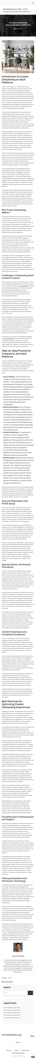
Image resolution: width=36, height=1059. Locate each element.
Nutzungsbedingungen (18, 1053)
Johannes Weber (8, 981)
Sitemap (18, 1042)
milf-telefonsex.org (10, 9)
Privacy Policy (25, 1050)
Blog (19, 9)
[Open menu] (33, 3)
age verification (23, 286)
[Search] (30, 993)
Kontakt (16, 1050)
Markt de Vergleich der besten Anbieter (12, 1007)
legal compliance (9, 338)
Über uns (8, 1050)
